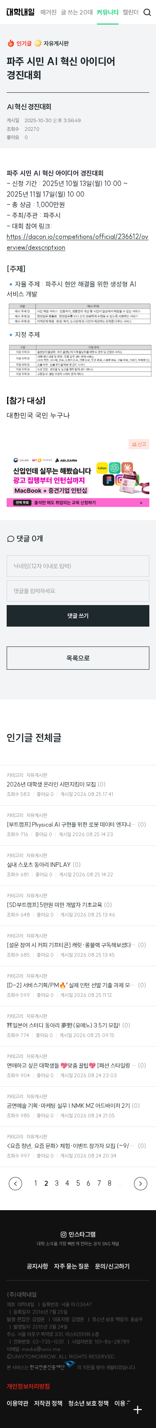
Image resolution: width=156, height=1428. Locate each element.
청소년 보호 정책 (88, 1403)
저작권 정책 (48, 1403)
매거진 (48, 12)
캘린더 (131, 12)
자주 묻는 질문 (71, 1266)
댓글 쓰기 (78, 616)
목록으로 (78, 658)
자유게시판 (56, 43)
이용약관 (17, 1403)
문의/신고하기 (112, 1266)
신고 (142, 444)
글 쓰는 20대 (77, 12)
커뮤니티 (108, 12)
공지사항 (37, 1266)
